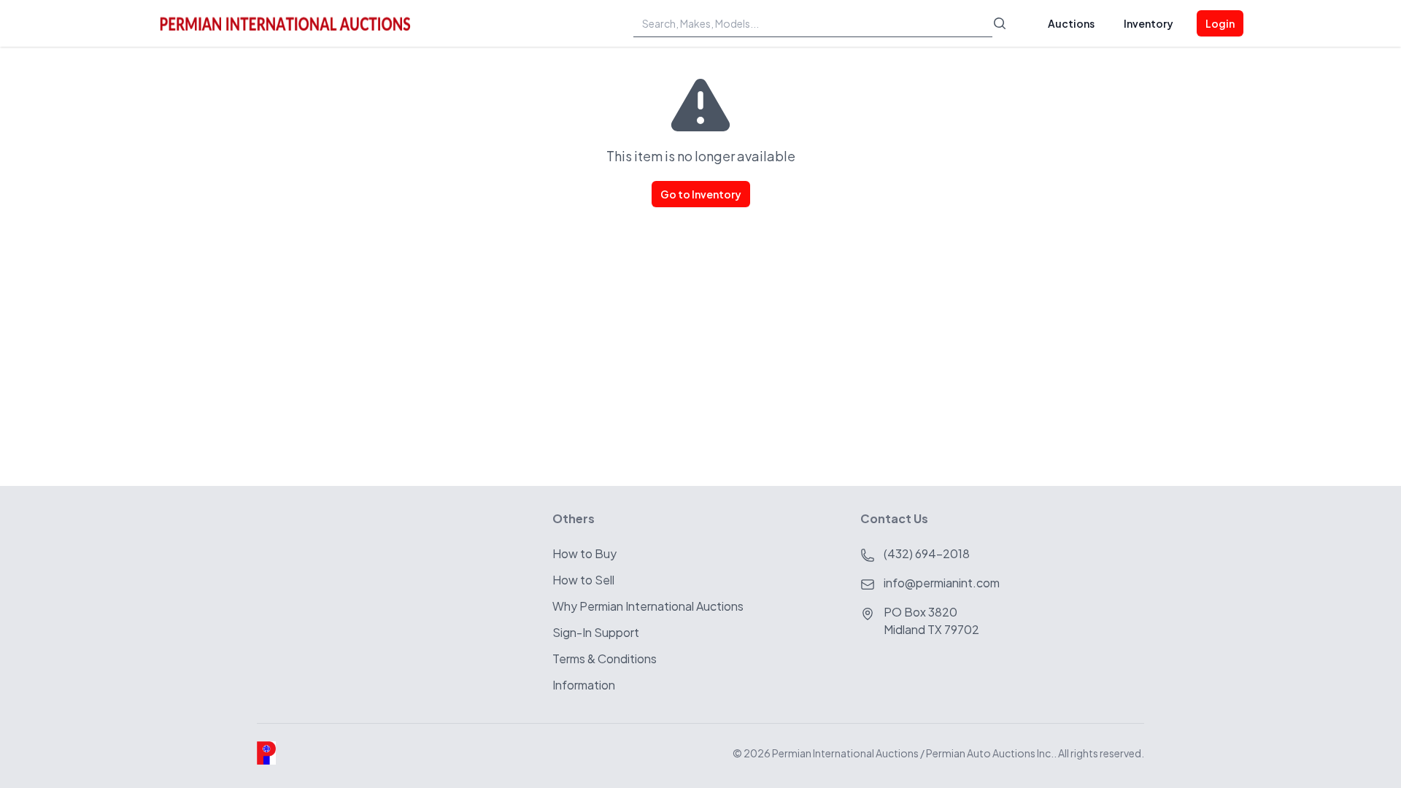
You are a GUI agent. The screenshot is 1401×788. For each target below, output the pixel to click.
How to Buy (584, 553)
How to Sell (583, 579)
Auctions (1071, 23)
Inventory (1148, 23)
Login (1220, 23)
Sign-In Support (595, 632)
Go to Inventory (700, 194)
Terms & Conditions (604, 658)
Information (583, 684)
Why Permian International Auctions (648, 606)
